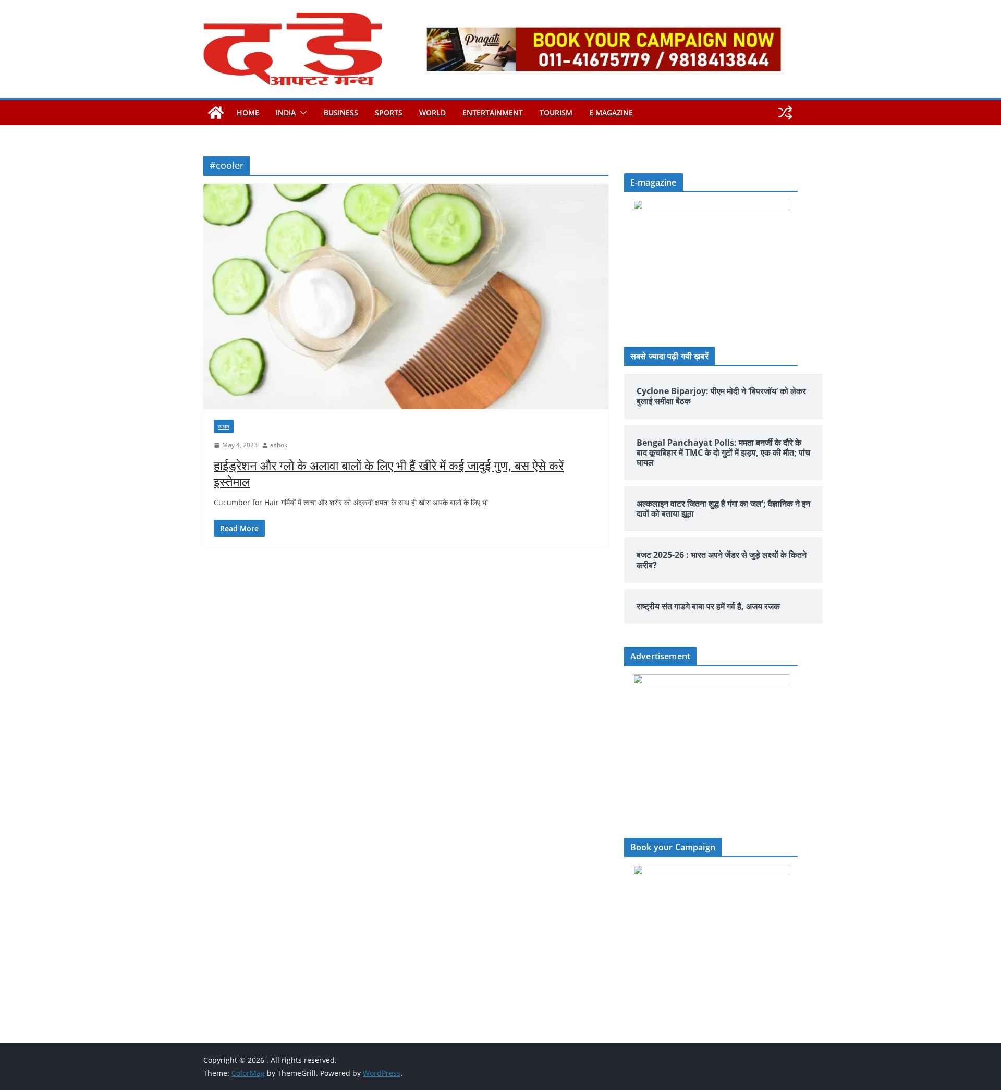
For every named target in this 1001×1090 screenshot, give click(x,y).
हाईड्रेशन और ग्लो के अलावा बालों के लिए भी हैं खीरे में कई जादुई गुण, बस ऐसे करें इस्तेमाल (389, 473)
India (286, 112)
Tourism (556, 112)
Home (248, 112)
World (432, 112)
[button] (301, 112)
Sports (388, 112)
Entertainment (492, 112)
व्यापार (223, 426)
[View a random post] (785, 112)
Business (341, 112)
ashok (278, 444)
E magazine (611, 112)
